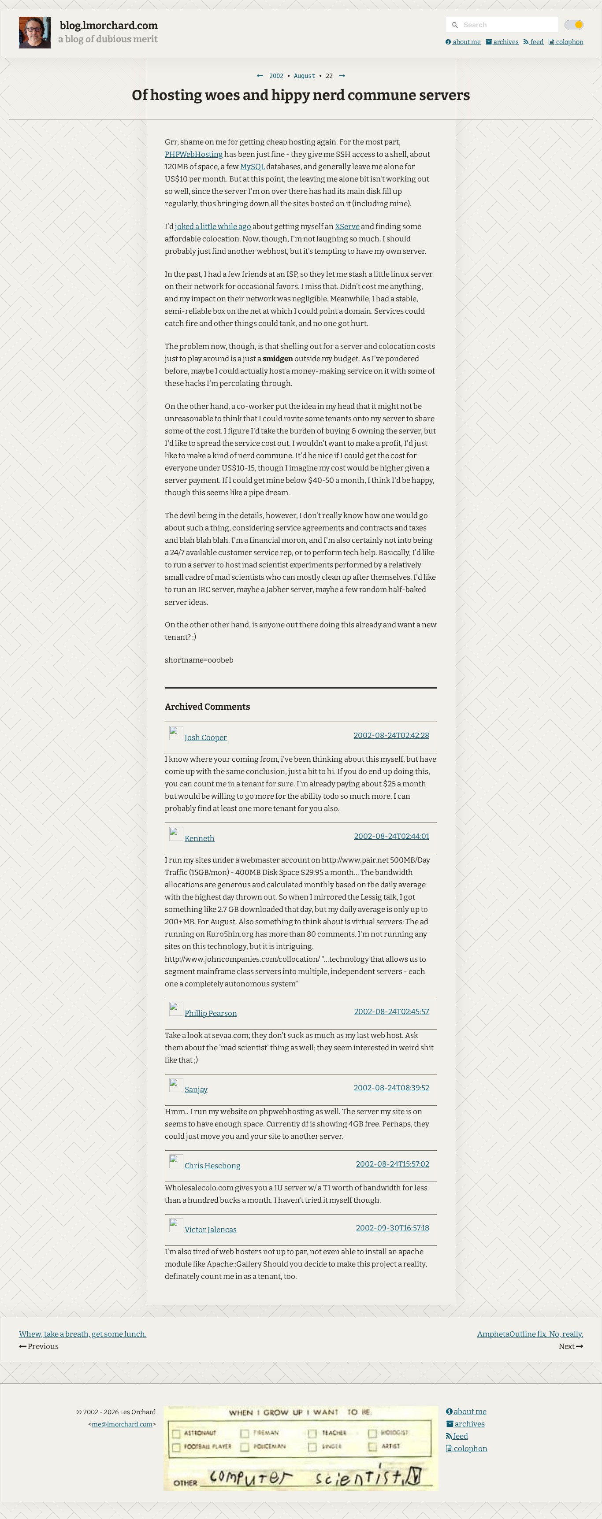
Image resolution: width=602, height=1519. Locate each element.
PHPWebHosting (194, 154)
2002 (276, 75)
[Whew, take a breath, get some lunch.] (260, 75)
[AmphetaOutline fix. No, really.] (342, 75)
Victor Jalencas (211, 1229)
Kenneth (200, 838)
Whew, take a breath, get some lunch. (83, 1334)
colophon (569, 42)
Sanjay (196, 1089)
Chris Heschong (213, 1166)
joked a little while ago (213, 226)
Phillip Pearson (211, 1013)
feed (536, 42)
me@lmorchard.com (122, 1424)
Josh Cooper (206, 737)
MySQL (252, 166)
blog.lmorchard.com (109, 25)
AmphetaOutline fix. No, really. (530, 1334)
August (304, 75)
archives (505, 42)
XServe (347, 226)
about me (466, 42)
